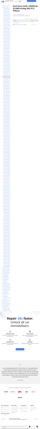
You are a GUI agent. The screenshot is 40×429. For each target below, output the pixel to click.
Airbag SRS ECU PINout (20, 14)
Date (36, 20)
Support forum (32, 409)
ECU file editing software (5, 411)
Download (14, 14)
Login (28, 2)
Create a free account (31, 0)
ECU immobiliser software (5, 406)
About (16, 1)
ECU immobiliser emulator (24, 408)
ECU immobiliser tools (24, 406)
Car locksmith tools (23, 410)
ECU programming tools (24, 411)
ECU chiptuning (3, 414)
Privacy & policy (36, 419)
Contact (31, 410)
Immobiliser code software (5, 409)
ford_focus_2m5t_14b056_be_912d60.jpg (20, 24)
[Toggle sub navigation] (1, 5)
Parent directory (16, 22)
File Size (32, 20)
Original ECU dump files (14, 408)
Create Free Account (20, 349)
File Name (14, 20)
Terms (35, 418)
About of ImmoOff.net (33, 408)
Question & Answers (20, 1)
